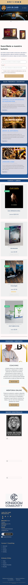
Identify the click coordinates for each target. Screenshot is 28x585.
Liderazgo (5, 549)
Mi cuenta (5, 566)
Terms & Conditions (20, 578)
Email (2, 65)
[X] (8, 2)
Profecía (4, 548)
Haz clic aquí (14, 381)
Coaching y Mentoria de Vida (14, 209)
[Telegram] (20, 2)
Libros (7, 324)
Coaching (7, 209)
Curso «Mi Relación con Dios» (14, 210)
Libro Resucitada (14, 248)
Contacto (4, 562)
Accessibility (11, 579)
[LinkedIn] (16, 2)
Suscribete (8, 534)
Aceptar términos (7, 537)
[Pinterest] (12, 2)
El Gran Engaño (14, 285)
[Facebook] (10, 2)
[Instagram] (14, 2)
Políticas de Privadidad (8, 578)
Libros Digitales (10, 246)
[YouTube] (18, 2)
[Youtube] (3, 518)
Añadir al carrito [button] (14, 216)
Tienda (4, 561)
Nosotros (18, 579)
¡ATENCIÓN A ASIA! (8, 162)
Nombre (3, 59)
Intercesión (5, 546)
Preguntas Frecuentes (7, 564)
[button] (1, 16)
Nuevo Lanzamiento (16, 246)
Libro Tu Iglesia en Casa (14, 326)
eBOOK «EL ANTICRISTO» (10, 131)
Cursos (21, 209)
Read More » (4, 110)
